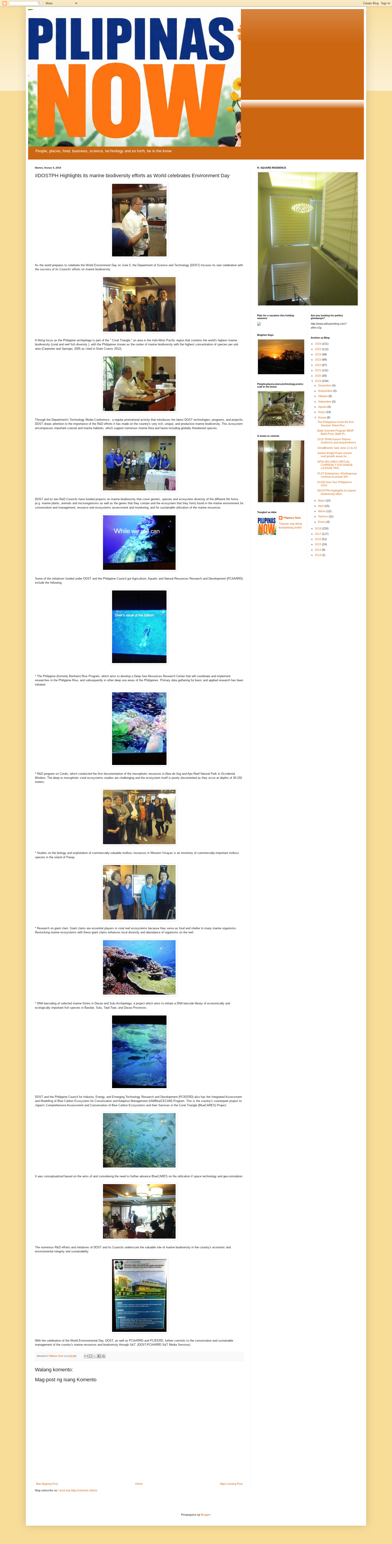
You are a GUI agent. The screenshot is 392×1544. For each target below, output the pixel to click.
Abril (321, 506)
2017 (318, 534)
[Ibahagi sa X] (95, 1356)
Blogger (205, 1514)
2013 (318, 555)
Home (139, 1483)
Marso (322, 511)
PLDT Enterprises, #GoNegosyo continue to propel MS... (337, 475)
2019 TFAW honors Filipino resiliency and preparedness (336, 441)
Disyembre (325, 385)
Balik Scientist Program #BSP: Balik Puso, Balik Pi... (335, 432)
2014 (318, 549)
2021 (318, 370)
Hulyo (322, 412)
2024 (318, 354)
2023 (318, 359)
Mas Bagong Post (47, 1483)
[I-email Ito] (86, 1356)
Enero (322, 522)
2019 (318, 381)
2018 (318, 528)
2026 (318, 343)
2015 (318, 544)
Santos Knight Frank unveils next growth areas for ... (334, 455)
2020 (318, 375)
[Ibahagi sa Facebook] (99, 1356)
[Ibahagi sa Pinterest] (103, 1356)
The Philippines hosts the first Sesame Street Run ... (335, 423)
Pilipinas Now (292, 517)
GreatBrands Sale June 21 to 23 (337, 448)
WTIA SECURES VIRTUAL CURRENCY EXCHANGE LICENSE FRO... (335, 465)
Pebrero (323, 516)
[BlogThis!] (90, 1356)
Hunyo (322, 417)
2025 (318, 349)
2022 (318, 365)
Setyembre (325, 401)
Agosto (322, 406)
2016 (318, 539)
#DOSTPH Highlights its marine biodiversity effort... (336, 492)
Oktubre (323, 396)
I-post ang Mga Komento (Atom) (77, 1490)
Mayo (322, 500)
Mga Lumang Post (231, 1483)
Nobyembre (325, 391)
